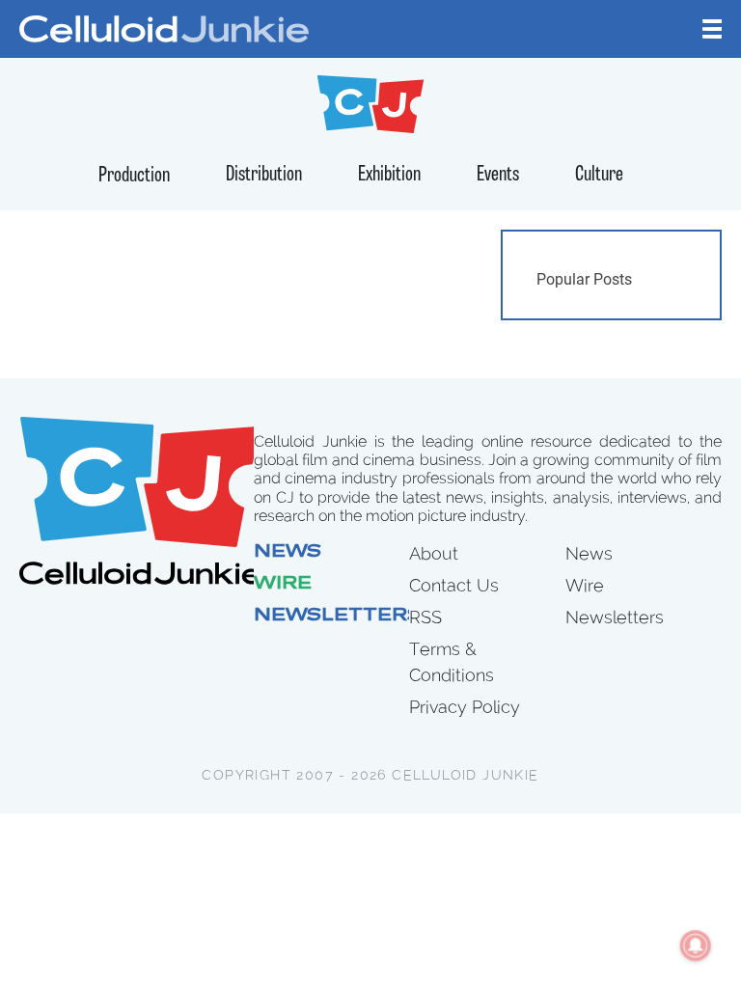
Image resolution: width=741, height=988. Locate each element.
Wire (283, 584)
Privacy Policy (464, 707)
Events (498, 175)
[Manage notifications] (695, 945)
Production (134, 176)
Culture (599, 175)
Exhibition (389, 175)
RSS (425, 617)
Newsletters (338, 616)
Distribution (264, 175)
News (287, 553)
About (433, 553)
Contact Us (454, 585)
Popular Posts (584, 279)
